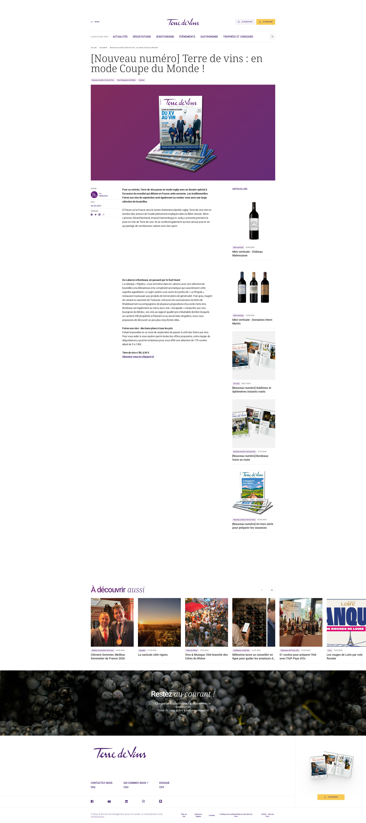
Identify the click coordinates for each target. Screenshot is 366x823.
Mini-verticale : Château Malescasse (247, 253)
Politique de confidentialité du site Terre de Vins (236, 815)
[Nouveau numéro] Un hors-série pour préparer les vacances (252, 525)
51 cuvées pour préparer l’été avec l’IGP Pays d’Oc (298, 656)
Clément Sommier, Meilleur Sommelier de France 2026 (108, 656)
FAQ (93, 787)
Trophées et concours (238, 36)
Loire (329, 650)
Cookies (212, 815)
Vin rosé (236, 384)
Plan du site (184, 815)
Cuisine (141, 80)
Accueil (94, 48)
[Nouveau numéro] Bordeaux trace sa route (250, 457)
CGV (161, 787)
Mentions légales (198, 815)
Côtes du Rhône (191, 650)
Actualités (120, 36)
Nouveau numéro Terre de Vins (103, 80)
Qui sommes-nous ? (136, 783)
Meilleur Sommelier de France (103, 650)
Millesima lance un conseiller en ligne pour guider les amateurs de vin (253, 656)
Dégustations (142, 36)
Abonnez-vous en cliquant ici (138, 356)
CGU (126, 787)
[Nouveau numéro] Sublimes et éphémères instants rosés (251, 389)
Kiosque (164, 783)
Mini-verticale (238, 247)
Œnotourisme (165, 36)
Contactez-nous (102, 783)
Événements (187, 36)
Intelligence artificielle (241, 650)
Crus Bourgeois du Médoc (126, 80)
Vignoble (142, 650)
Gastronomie (209, 36)
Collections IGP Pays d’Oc (290, 650)
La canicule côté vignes (153, 654)
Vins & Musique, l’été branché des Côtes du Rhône (206, 656)
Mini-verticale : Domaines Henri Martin (252, 321)
